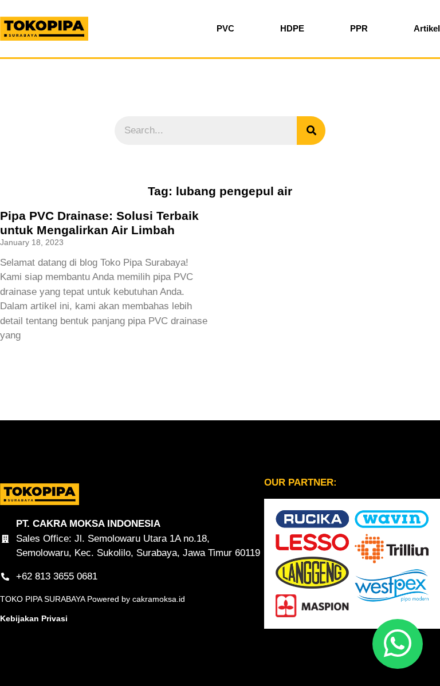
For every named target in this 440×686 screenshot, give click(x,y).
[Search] (311, 130)
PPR (359, 28)
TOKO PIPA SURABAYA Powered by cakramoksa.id (92, 599)
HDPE (292, 28)
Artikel (427, 28)
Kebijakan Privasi (34, 618)
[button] (397, 644)
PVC (225, 28)
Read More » (24, 356)
